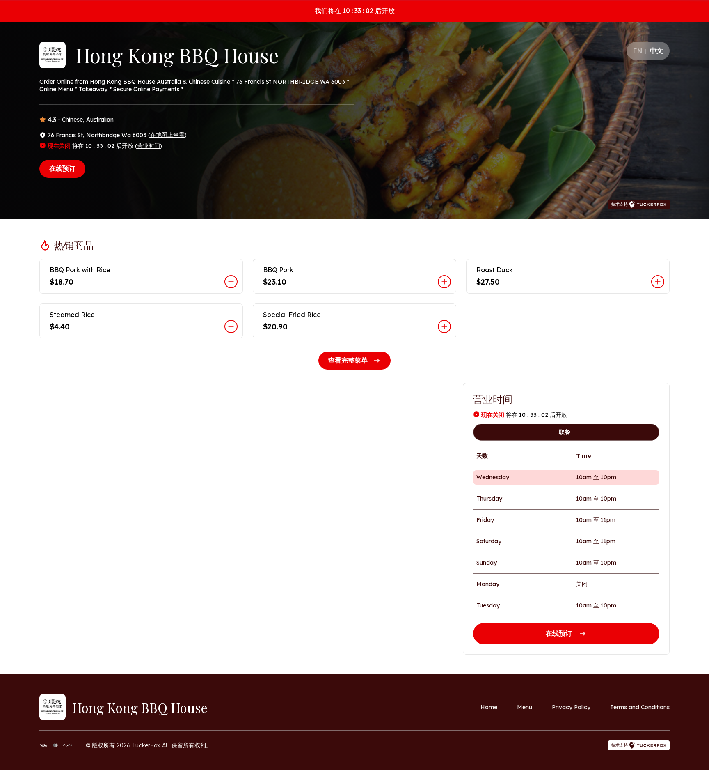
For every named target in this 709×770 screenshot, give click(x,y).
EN (637, 51)
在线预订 (62, 168)
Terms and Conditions (640, 707)
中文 (656, 50)
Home (488, 707)
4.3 (52, 119)
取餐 (564, 432)
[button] (141, 276)
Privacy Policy (571, 707)
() (167, 134)
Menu (524, 707)
